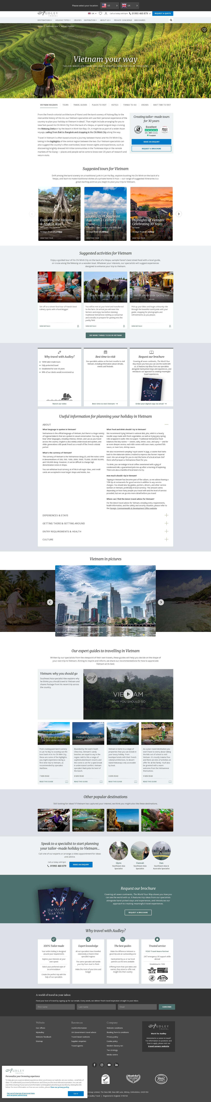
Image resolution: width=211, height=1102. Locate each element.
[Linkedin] (116, 1064)
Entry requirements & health (62, 531)
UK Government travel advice (83, 1032)
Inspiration (89, 20)
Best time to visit (162, 105)
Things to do (129, 105)
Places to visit (99, 105)
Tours (66, 105)
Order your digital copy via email (150, 404)
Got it (76, 1093)
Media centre (112, 1054)
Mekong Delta (48, 128)
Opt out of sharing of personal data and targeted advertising (21, 1094)
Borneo (146, 828)
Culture (48, 539)
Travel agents (77, 1045)
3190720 (124, 1096)
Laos (76, 828)
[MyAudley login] (105, 13)
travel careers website (158, 1046)
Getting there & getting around (64, 523)
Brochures (140, 20)
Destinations (44, 20)
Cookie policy (112, 1041)
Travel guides (80, 105)
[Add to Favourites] (204, 30)
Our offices (40, 1028)
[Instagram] (101, 1064)
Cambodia (113, 828)
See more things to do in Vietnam (105, 335)
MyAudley (40, 1032)
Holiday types (62, 20)
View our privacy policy (59, 1087)
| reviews (151, 133)
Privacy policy (112, 1037)
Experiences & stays (55, 515)
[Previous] (32, 214)
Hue (147, 451)
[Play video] (128, 694)
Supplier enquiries (78, 1041)
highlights (55, 141)
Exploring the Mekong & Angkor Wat (56, 222)
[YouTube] (109, 1064)
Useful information (79, 1028)
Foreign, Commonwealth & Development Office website (133, 508)
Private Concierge (123, 20)
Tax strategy (112, 1050)
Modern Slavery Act (115, 1045)
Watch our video (59, 404)
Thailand (44, 828)
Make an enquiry (151, 142)
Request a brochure (151, 148)
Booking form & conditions (118, 1032)
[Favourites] (100, 13)
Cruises (78, 20)
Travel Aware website (80, 1037)
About (47, 424)
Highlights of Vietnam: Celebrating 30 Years (148, 222)
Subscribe (166, 1007)
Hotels (114, 105)
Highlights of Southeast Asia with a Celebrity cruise (103, 220)
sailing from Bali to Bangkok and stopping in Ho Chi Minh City (76, 132)
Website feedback (43, 1037)
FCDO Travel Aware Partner (157, 951)
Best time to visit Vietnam (103, 404)
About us (104, 20)
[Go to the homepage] (48, 13)
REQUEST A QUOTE (163, 13)
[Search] (171, 20)
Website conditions (115, 1028)
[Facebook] (94, 1064)
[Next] (179, 214)
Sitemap (39, 1041)
